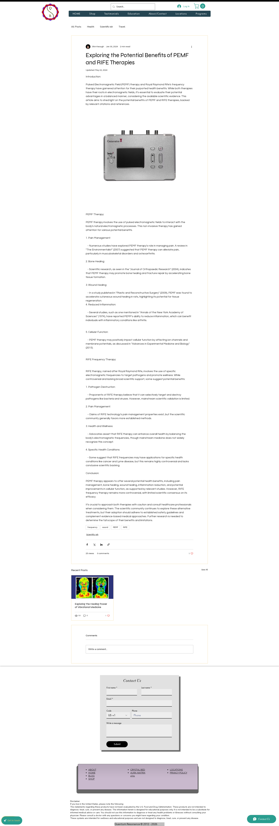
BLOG (91, 775)
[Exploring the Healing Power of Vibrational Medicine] (92, 587)
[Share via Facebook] (87, 544)
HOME (91, 772)
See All (204, 570)
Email (109, 699)
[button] (200, 6)
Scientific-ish (106, 26)
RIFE (125, 527)
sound (105, 527)
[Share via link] (108, 544)
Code (109, 711)
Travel (122, 26)
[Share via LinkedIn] (101, 544)
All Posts (76, 26)
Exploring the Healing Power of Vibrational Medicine (91, 605)
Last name (145, 688)
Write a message (113, 723)
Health (90, 26)
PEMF (115, 527)
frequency (92, 527)
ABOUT (92, 769)
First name (111, 688)
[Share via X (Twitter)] (94, 544)
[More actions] (191, 46)
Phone (134, 711)
